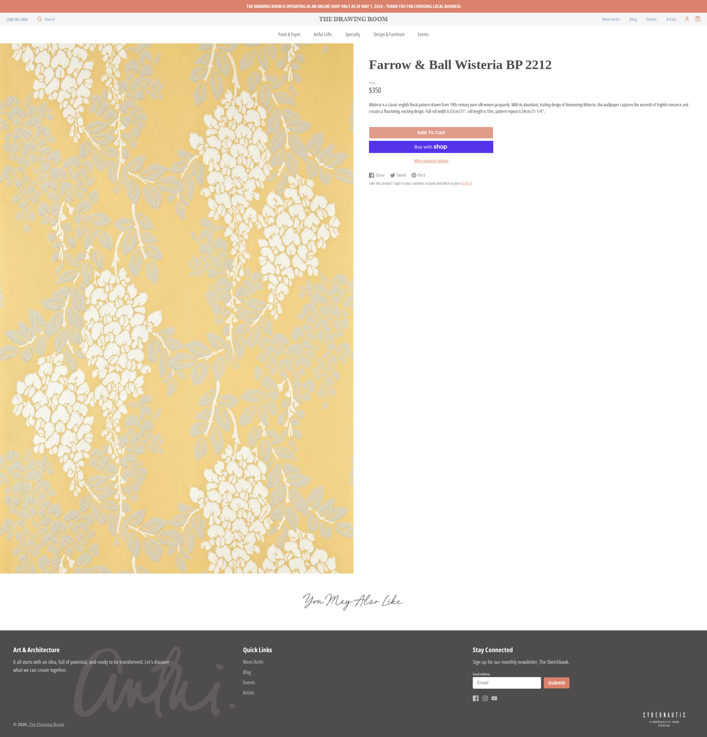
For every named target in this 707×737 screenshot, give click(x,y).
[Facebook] (476, 698)
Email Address (481, 674)
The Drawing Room (46, 724)
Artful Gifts (323, 34)
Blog (633, 19)
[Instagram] (485, 698)
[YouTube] (494, 698)
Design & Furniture (389, 34)
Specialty (352, 34)
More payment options (431, 161)
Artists (671, 19)
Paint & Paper (289, 34)
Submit (558, 683)
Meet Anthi (611, 19)
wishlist (466, 183)
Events (651, 19)
